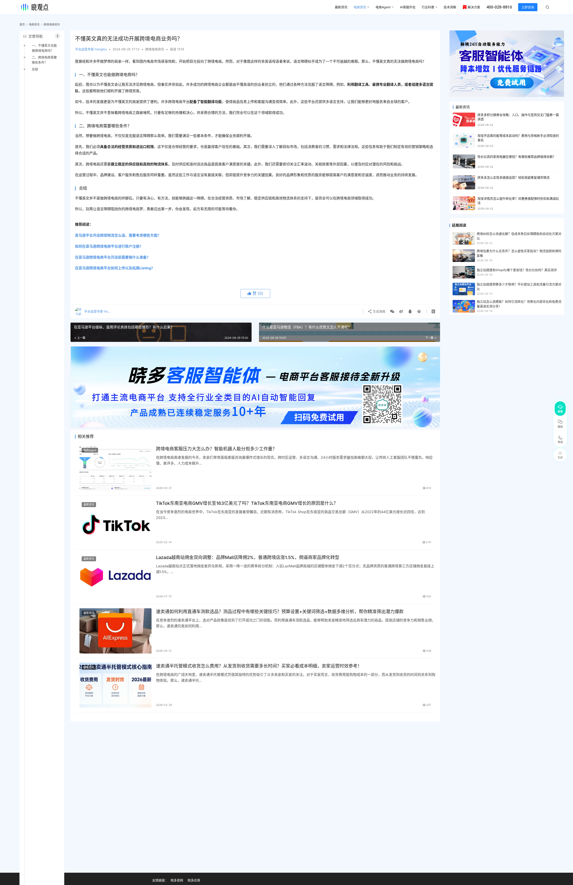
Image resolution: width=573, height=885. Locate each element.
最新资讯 (341, 7)
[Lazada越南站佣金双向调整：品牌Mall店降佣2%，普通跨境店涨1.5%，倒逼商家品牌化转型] (115, 576)
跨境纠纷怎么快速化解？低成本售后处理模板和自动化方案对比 (519, 236)
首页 (22, 24)
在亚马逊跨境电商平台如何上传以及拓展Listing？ (115, 268)
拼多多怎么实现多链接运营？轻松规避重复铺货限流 (513, 177)
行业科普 (428, 7)
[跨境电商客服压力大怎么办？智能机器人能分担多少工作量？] (115, 468)
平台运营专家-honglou (91, 49)
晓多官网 (177, 880)
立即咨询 (528, 7)
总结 (35, 69)
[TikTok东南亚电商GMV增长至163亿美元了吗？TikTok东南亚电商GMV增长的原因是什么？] (115, 522)
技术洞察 (450, 7)
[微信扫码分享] (392, 311)
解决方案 (474, 7)
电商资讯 (360, 7)
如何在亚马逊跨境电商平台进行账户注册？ (109, 246)
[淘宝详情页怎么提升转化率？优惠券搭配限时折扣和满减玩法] (464, 203)
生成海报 (378, 311)
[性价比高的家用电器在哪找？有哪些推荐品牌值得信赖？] (464, 161)
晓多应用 (194, 880)
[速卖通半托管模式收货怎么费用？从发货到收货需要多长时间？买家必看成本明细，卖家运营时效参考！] (115, 685)
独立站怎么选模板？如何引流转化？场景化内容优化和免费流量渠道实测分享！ (519, 304)
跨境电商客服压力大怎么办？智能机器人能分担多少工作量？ (216, 449)
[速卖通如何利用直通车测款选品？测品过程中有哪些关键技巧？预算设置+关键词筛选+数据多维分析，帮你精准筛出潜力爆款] (115, 630)
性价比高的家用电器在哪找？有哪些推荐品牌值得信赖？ (516, 157)
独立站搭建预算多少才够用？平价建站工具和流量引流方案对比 (519, 286)
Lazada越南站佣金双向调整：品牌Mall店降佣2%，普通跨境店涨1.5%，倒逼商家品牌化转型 (247, 557)
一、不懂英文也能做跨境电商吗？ (44, 47)
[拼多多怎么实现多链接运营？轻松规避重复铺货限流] (464, 182)
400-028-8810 (499, 7)
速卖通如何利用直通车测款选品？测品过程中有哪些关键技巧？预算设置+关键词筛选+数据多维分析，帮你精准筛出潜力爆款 (280, 611)
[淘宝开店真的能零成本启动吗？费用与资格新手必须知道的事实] (464, 140)
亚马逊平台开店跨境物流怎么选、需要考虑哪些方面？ (118, 235)
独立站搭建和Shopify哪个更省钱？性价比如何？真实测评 (517, 270)
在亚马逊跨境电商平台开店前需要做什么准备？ (112, 257)
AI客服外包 (407, 7)
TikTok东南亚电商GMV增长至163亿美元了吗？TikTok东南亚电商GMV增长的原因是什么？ (247, 503)
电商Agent (383, 7)
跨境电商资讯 (154, 49)
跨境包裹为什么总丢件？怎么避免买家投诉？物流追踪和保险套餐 (519, 253)
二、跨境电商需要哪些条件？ (44, 59)
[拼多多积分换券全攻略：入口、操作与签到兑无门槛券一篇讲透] (464, 120)
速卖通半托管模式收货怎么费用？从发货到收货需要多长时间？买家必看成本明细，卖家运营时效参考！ (259, 666)
